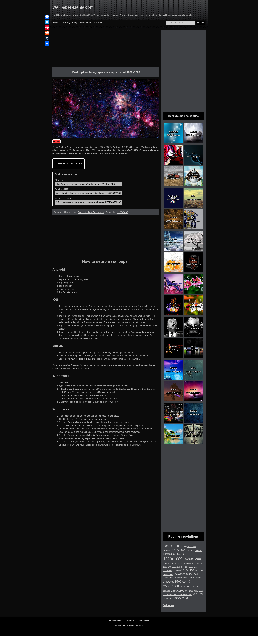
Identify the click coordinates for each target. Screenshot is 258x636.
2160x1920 (168, 578)
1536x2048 (180, 554)
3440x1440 (187, 594)
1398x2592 (198, 550)
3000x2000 (198, 591)
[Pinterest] (47, 27)
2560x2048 (195, 587)
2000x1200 (184, 567)
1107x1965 (191, 546)
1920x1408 (178, 564)
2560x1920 (184, 586)
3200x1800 (177, 594)
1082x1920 (183, 546)
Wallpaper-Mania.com (73, 7)
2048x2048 (192, 574)
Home (56, 22)
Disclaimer (85, 22)
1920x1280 (168, 563)
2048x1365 (168, 574)
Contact (98, 22)
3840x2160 (180, 598)
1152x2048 (167, 551)
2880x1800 (177, 590)
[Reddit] (47, 32)
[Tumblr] (47, 38)
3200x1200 (167, 594)
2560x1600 (171, 586)
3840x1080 (197, 594)
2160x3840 (177, 578)
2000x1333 (193, 567)
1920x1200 (192, 559)
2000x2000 (176, 571)
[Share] (47, 43)
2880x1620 (167, 591)
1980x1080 (167, 567)
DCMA (56, 141)
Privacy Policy (69, 22)
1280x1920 (190, 551)
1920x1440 (188, 563)
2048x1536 (179, 574)
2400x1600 (196, 578)
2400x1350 (187, 578)
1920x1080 (122, 212)
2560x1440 (182, 581)
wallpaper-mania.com (126, 625)
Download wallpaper (68, 163)
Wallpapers (168, 605)
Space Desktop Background (91, 212)
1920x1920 (198, 564)
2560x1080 (168, 582)
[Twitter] (47, 22)
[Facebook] (47, 16)
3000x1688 (189, 591)
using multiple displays (76, 359)
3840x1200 (168, 598)
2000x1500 (167, 570)
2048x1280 (199, 571)
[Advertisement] (105, 48)
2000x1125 (176, 567)
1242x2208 (178, 550)
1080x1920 (171, 546)
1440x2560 (169, 554)
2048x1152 (187, 570)
